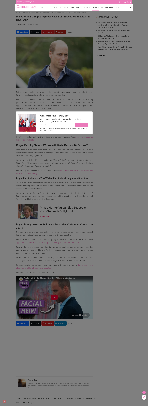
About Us (41, 398)
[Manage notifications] (4, 401)
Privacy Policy (79, 398)
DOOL (66, 7)
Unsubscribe (90, 398)
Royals (95, 7)
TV (102, 7)
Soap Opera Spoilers (29, 398)
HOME (42, 7)
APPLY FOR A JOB (58, 398)
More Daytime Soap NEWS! (108, 17)
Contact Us (69, 398)
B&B (60, 7)
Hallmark (109, 7)
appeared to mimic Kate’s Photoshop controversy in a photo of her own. (47, 242)
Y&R (72, 7)
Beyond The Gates (83, 7)
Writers (48, 398)
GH (55, 7)
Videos (49, 7)
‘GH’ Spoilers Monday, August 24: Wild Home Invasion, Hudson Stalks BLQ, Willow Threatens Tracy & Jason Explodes (113, 25)
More (118, 7)
